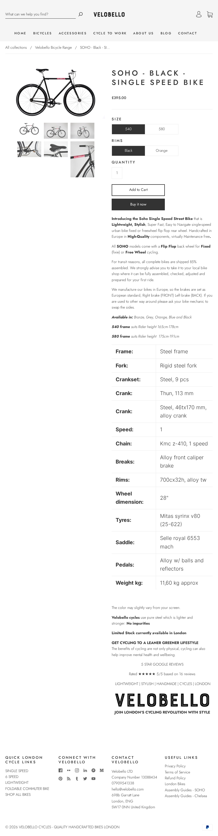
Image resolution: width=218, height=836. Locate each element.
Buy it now (138, 204)
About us (143, 33)
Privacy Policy (175, 766)
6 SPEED (11, 776)
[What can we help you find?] (40, 14)
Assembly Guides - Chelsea (186, 795)
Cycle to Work (110, 33)
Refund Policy (175, 778)
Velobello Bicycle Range (53, 47)
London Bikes (175, 783)
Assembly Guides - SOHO (185, 790)
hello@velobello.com (128, 789)
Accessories (73, 33)
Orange (161, 150)
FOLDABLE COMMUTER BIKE (27, 788)
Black (128, 150)
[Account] (199, 14)
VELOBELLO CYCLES (35, 827)
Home (20, 33)
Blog (166, 33)
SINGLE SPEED (16, 770)
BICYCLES (42, 33)
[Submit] (81, 14)
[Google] (116, 723)
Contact (187, 33)
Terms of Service (177, 772)
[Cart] (210, 14)
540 (128, 129)
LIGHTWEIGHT (16, 782)
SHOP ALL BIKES (18, 794)
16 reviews (187, 674)
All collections (16, 47)
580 (162, 129)
